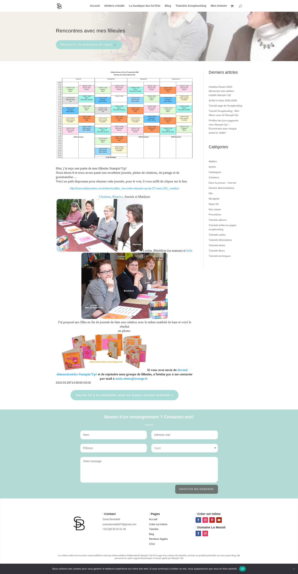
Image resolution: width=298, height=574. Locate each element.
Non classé (215, 209)
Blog (168, 6)
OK (242, 568)
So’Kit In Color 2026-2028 (223, 100)
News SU (214, 204)
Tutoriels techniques (220, 256)
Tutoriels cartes (217, 234)
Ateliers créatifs (114, 6)
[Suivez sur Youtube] (219, 520)
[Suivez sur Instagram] (205, 520)
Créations (214, 177)
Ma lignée (214, 198)
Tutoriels (153, 529)
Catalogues (215, 172)
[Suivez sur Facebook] (198, 520)
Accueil (95, 6)
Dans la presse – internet (222, 182)
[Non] (293, 569)
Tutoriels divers (217, 245)
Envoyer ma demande (196, 489)
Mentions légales (158, 538)
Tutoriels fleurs (217, 250)
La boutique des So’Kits (144, 6)
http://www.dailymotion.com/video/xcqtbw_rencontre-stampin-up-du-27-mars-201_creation (124, 188)
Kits (211, 193)
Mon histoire (219, 6)
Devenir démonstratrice (221, 188)
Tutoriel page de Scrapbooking (225, 105)
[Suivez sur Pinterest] (212, 520)
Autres (212, 166)
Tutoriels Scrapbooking (191, 6)
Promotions (215, 214)
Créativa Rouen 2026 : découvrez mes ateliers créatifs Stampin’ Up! (221, 90)
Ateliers (213, 161)
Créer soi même (158, 524)
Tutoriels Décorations (220, 240)
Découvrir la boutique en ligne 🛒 (89, 44)
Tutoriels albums (218, 219)
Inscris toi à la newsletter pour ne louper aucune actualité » (124, 395)
